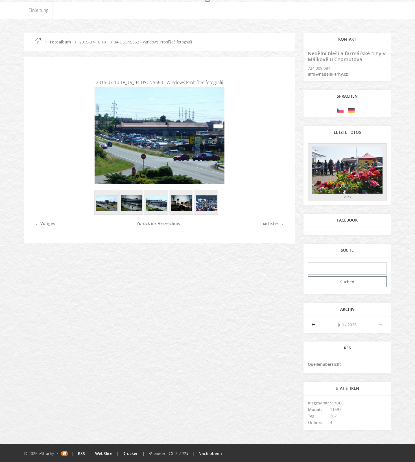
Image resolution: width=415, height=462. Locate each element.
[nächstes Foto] (274, 135)
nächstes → (272, 223)
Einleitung (38, 10)
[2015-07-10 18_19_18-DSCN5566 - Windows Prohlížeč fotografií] (131, 203)
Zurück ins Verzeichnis (158, 223)
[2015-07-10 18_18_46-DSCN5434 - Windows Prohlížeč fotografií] (181, 203)
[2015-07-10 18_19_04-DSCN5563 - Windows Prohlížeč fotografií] (156, 203)
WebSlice (103, 453)
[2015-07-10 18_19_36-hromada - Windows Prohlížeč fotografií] (107, 203)
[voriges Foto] (44, 135)
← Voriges (45, 223)
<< (314, 324)
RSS (81, 453)
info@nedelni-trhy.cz (328, 74)
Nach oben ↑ (210, 453)
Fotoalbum (60, 42)
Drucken (131, 453)
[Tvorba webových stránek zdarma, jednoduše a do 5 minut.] (64, 453)
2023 (347, 197)
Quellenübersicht (324, 364)
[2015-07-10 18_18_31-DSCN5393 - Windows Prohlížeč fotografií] (206, 203)
